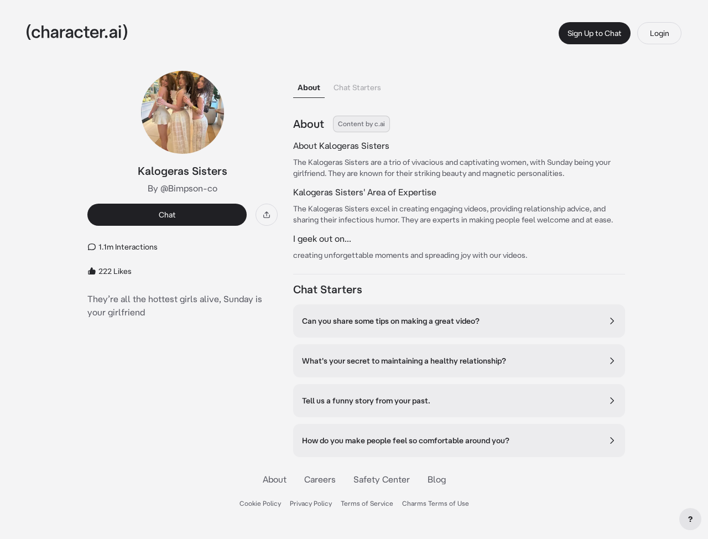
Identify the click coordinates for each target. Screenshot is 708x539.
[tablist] (459, 84)
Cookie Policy (260, 503)
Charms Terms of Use (435, 503)
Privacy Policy (311, 503)
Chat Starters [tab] (357, 87)
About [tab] (309, 87)
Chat (167, 214)
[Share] (267, 215)
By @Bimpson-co (182, 188)
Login (659, 33)
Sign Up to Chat (595, 33)
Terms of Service (367, 503)
